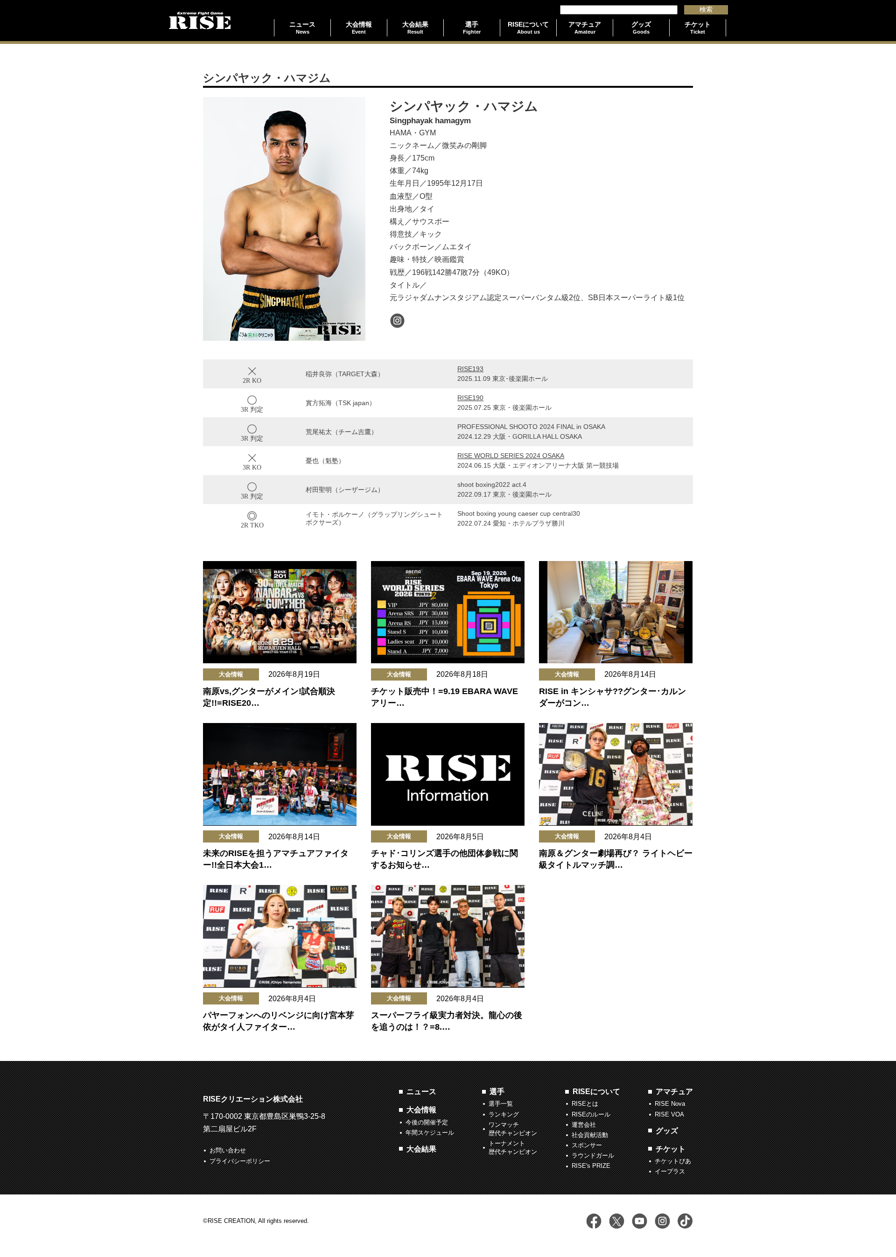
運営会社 (584, 1124)
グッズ (667, 1131)
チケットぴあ (673, 1161)
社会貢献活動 (590, 1134)
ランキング (504, 1114)
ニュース (421, 1091)
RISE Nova (670, 1103)
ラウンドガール (593, 1155)
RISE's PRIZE (591, 1165)
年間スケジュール (430, 1132)
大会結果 (421, 1149)
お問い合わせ (228, 1150)
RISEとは (585, 1103)
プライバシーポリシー (240, 1161)
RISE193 (470, 368)
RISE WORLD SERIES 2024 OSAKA (510, 455)
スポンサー (587, 1145)
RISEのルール (591, 1114)
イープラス (670, 1171)
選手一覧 (501, 1103)
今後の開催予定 (427, 1122)
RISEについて (596, 1091)
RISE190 (470, 397)
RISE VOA (669, 1114)
